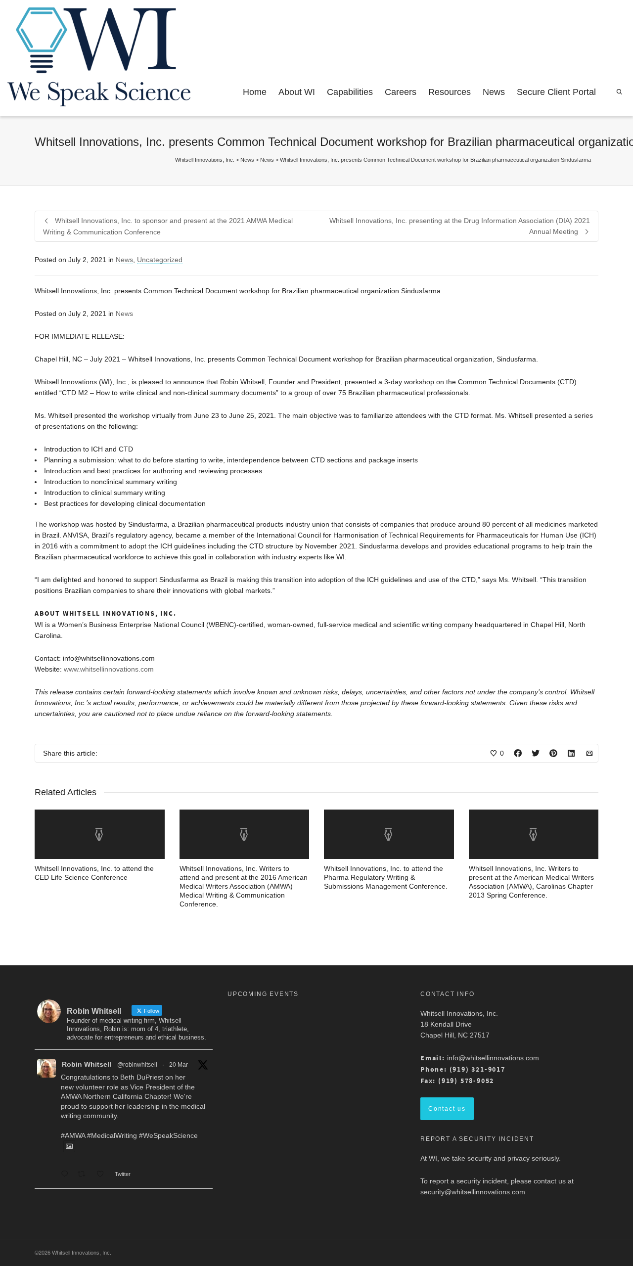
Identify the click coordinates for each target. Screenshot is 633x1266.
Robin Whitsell (86, 1064)
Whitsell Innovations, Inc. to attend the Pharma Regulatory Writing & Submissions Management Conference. (386, 877)
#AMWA (73, 1135)
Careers (400, 92)
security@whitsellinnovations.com (472, 1192)
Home (255, 92)
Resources (449, 92)
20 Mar (178, 1064)
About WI (296, 92)
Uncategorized (159, 260)
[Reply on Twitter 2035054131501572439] (66, 1174)
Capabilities (350, 92)
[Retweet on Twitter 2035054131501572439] (84, 1174)
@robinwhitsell (137, 1064)
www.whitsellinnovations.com (109, 669)
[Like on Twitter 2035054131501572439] (103, 1174)
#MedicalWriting (112, 1135)
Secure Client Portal (556, 92)
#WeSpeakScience (168, 1135)
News (494, 92)
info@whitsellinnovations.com (493, 1058)
